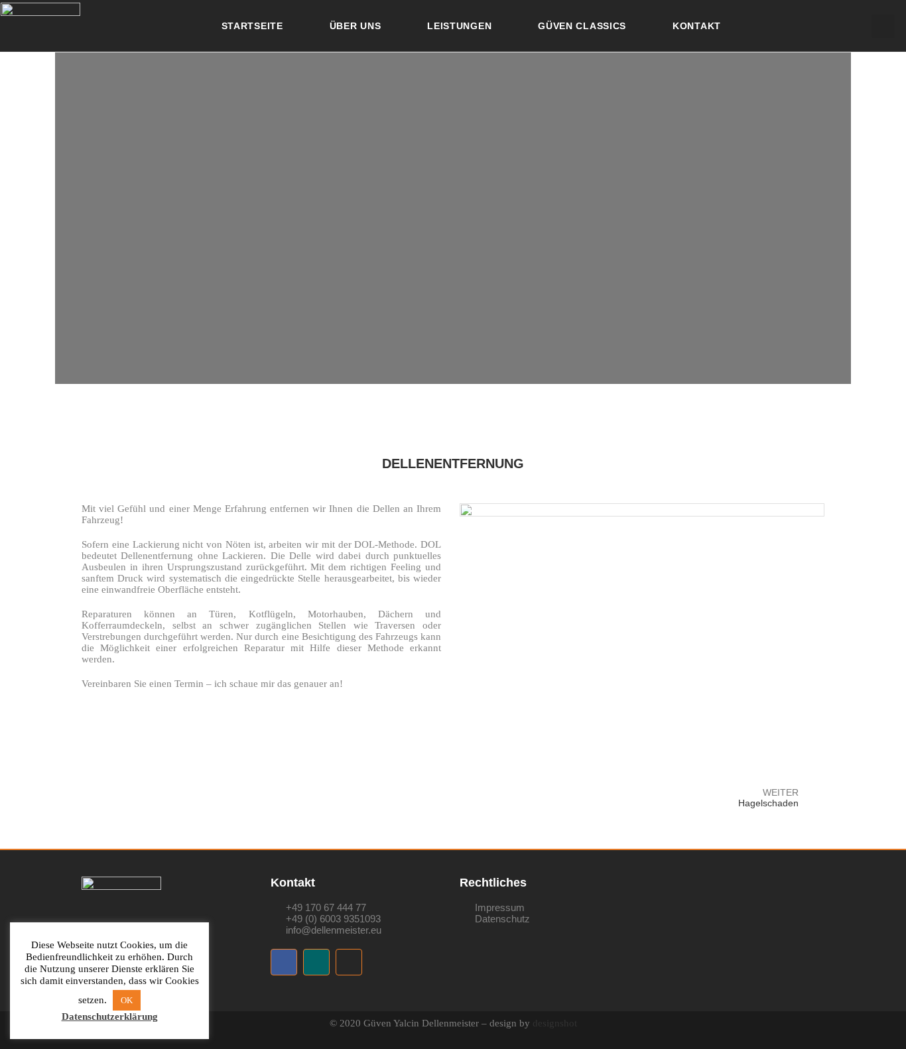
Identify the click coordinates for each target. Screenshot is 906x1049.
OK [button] (127, 1000)
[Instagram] (349, 962)
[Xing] (316, 962)
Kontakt (697, 26)
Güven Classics (582, 26)
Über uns (355, 26)
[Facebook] (284, 962)
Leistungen (459, 26)
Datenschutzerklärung (110, 1016)
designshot (555, 1023)
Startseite (252, 26)
